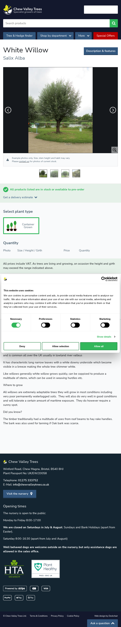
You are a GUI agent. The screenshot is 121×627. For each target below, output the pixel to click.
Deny (22, 346)
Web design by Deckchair (106, 616)
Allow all (99, 346)
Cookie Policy (73, 616)
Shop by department (53, 36)
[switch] (45, 325)
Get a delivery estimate (18, 197)
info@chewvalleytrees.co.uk (31, 484)
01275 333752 (28, 480)
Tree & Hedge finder (19, 36)
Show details (104, 336)
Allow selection (60, 346)
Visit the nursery (17, 494)
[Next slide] (113, 110)
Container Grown (28, 225)
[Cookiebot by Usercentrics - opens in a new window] (103, 279)
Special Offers (106, 36)
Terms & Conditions (39, 616)
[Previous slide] (8, 110)
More (81, 36)
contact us (24, 161)
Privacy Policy (57, 616)
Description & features (100, 51)
